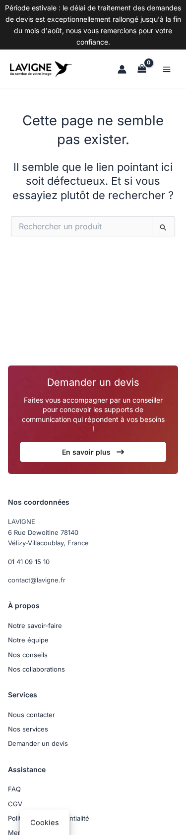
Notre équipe (28, 640)
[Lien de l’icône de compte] (122, 69)
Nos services (28, 729)
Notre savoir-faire (35, 625)
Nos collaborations (36, 669)
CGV (15, 804)
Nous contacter (31, 715)
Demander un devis (38, 743)
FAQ (14, 789)
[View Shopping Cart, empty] (141, 69)
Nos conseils (28, 655)
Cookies (44, 822)
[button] (93, 452)
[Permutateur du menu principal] (166, 69)
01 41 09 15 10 (29, 562)
